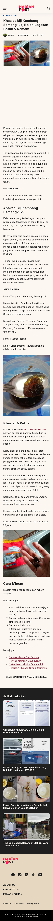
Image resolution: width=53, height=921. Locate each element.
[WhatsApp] (41, 683)
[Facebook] (12, 683)
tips (41, 35)
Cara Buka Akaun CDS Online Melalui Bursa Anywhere (23, 731)
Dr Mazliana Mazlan (35, 429)
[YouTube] (40, 874)
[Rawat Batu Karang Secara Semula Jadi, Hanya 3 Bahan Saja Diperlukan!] (26, 789)
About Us (9, 884)
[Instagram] (19, 874)
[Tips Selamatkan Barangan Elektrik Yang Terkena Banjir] (26, 826)
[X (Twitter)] (22, 683)
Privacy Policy (12, 894)
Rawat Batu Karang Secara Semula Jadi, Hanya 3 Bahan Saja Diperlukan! (25, 806)
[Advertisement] (26, 96)
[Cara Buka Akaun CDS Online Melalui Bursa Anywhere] (26, 713)
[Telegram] (31, 683)
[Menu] (5, 8)
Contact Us (11, 889)
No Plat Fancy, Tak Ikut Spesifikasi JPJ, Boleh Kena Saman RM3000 (24, 769)
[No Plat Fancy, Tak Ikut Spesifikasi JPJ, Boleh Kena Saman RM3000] (26, 751)
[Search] (48, 8)
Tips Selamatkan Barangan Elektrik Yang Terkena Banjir (25, 844)
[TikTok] (33, 874)
